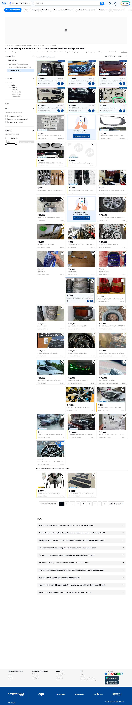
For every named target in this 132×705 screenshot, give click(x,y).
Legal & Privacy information (87, 678)
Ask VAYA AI (59, 676)
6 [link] (89, 503)
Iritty (15, 89)
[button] (30, 3)
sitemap (13, 702)
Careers (58, 680)
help (9, 702)
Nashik (34, 680)
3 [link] (72, 503)
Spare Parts (30, 45)
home (6, 45)
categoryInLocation (39, 45)
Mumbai (10, 676)
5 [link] (83, 503)
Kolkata (10, 674)
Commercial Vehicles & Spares (17, 45)
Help (81, 674)
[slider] (6, 143)
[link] (116, 503)
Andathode (16, 92)
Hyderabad (35, 676)
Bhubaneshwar (36, 674)
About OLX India (60, 674)
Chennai (10, 678)
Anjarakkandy (17, 96)
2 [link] (66, 503)
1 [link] (61, 503)
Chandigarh (35, 678)
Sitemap (82, 676)
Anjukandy (16, 94)
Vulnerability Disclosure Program (89, 680)
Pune (9, 680)
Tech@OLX (59, 678)
